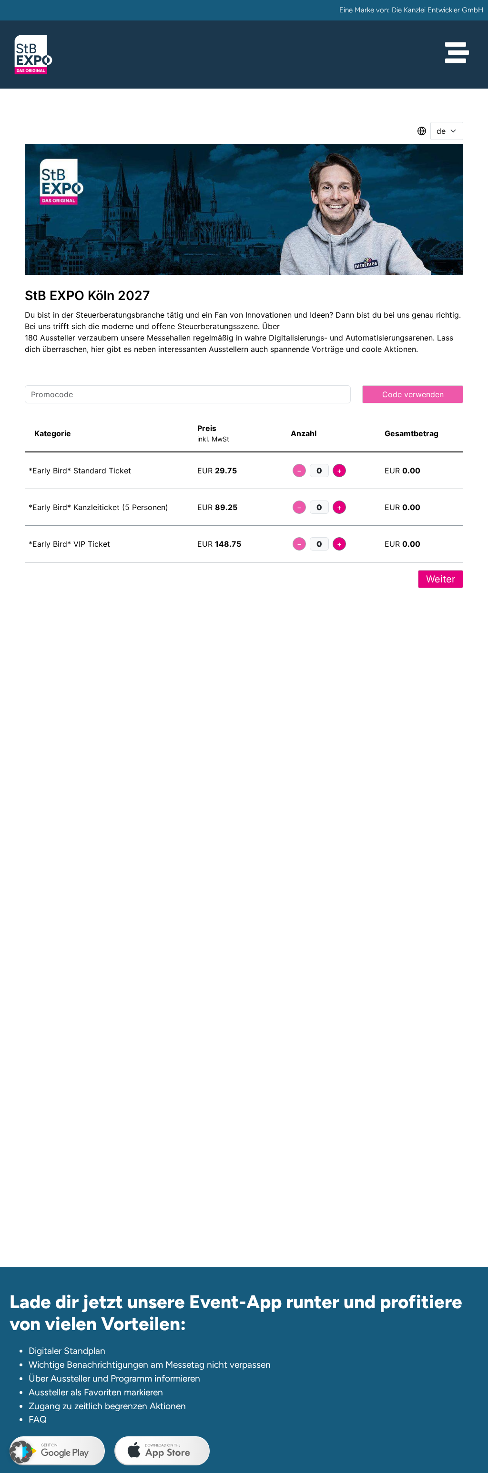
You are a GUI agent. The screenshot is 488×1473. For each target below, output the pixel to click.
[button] (21, 1452)
